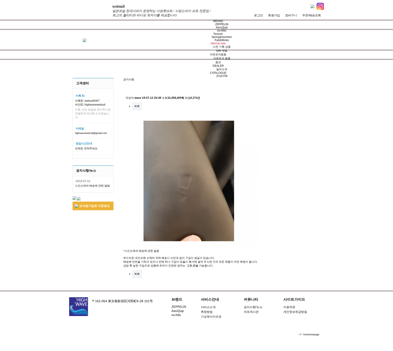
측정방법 (207, 312)
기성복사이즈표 (211, 316)
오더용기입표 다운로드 (94, 206)
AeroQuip (222, 27)
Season (218, 33)
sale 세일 (221, 50)
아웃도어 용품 (221, 58)
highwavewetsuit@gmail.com (91, 133)
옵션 (218, 62)
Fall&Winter (222, 40)
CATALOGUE (218, 72)
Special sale (218, 43)
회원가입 (274, 15)
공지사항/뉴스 (253, 307)
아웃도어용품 (218, 54)
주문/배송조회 (311, 15)
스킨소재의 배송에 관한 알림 (92, 185)
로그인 (258, 15)
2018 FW (221, 76)
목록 (137, 106)
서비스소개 (208, 307)
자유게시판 (251, 312)
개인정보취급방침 (295, 312)
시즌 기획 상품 (222, 46)
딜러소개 (221, 69)
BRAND (218, 21)
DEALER (218, 65)
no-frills (221, 30)
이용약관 (289, 307)
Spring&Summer (222, 37)
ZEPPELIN (221, 24)
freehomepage (311, 334)
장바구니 (291, 15)
